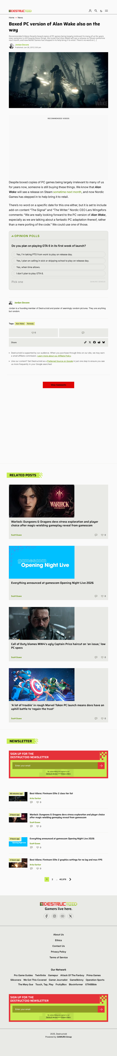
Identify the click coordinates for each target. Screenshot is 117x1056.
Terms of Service (52, 773)
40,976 (62, 879)
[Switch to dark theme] (101, 10)
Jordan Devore (22, 44)
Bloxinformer (76, 984)
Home (11, 18)
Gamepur (53, 975)
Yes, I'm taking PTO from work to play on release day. (44, 254)
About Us (58, 934)
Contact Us (58, 946)
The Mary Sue (25, 984)
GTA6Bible (91, 984)
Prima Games (93, 975)
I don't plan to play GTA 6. (29, 273)
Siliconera (15, 979)
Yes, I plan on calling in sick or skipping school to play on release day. (52, 260)
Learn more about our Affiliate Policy (54, 356)
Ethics (58, 940)
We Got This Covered (35, 979)
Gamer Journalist (58, 979)
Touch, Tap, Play (44, 984)
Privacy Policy (66, 773)
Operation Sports (95, 979)
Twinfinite (40, 975)
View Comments (58, 384)
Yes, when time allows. (28, 267)
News (20, 18)
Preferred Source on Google (60, 361)
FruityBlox (61, 984)
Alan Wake (20, 324)
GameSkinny (76, 979)
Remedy (30, 324)
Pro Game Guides (23, 975)
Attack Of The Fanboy (72, 975)
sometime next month (67, 192)
